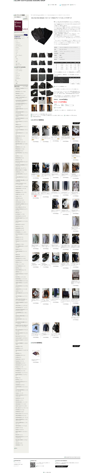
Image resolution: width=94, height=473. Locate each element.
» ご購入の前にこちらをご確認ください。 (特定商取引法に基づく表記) (65, 110)
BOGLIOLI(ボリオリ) (19, 150)
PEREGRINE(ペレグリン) (20, 363)
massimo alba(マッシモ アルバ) (21, 338)
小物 (16, 61)
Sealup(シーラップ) (19, 393)
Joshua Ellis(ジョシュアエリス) (21, 305)
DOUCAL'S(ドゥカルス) (20, 224)
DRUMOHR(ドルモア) (20, 228)
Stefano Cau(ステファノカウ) (21, 405)
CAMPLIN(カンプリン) (20, 171)
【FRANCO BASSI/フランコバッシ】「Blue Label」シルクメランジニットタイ (35, 334)
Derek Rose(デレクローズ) (21, 216)
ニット (17, 50)
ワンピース (18, 75)
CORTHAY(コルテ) (19, 198)
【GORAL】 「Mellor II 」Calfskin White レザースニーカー (35, 300)
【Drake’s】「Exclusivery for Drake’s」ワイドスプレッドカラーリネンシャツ (55, 211)
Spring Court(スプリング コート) (22, 413)
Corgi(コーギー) (18, 196)
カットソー (18, 48)
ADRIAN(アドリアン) (19, 93)
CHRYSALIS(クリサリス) (20, 202)
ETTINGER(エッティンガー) (21, 232)
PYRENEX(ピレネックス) (20, 370)
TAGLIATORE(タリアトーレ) (21, 415)
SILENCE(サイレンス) (20, 398)
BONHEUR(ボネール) (20, 157)
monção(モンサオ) (19, 346)
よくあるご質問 (60, 11)
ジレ (16, 53)
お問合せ (73, 11)
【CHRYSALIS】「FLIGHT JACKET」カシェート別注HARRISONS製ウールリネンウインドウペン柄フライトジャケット (35, 194)
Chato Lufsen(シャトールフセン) (22, 186)
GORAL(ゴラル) (18, 262)
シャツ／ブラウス (19, 70)
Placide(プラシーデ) (19, 366)
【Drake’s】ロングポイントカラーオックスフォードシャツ (75, 138)
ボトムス (17, 76)
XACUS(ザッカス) (19, 443)
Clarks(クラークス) (19, 190)
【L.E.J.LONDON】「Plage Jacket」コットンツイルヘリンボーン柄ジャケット (55, 334)
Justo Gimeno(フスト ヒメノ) (21, 307)
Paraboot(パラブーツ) (20, 361)
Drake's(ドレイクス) (19, 226)
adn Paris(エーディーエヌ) (20, 91)
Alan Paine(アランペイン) (20, 95)
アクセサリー (18, 78)
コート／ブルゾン (19, 55)
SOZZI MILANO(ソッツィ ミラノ (22, 402)
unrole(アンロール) (19, 427)
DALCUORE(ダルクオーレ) (21, 207)
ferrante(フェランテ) (19, 239)
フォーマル (18, 63)
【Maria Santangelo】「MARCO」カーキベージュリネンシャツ (65, 175)
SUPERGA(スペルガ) (19, 411)
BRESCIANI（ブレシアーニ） (21, 168)
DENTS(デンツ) (18, 212)
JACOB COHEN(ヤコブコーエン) (22, 280)
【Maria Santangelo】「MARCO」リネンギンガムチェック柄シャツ (35, 246)
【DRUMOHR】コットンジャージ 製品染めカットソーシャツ (45, 334)
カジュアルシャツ (19, 45)
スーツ (17, 41)
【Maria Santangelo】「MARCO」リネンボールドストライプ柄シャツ (75, 228)
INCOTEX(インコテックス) (21, 276)
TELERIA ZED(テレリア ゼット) (22, 417)
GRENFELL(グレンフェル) (20, 258)
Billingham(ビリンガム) (20, 148)
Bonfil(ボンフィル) (19, 155)
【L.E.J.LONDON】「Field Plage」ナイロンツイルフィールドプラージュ (55, 138)
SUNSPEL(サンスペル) (20, 409)
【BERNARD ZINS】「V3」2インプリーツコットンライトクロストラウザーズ (75, 300)
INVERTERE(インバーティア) (21, 278)
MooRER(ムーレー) (19, 348)
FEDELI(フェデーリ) (19, 237)
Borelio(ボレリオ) (19, 159)
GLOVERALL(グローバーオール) (22, 260)
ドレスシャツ (18, 44)
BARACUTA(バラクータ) (20, 136)
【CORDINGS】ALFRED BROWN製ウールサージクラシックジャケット (35, 175)
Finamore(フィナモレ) (20, 244)
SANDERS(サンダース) (20, 384)
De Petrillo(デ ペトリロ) (20, 214)
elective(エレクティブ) (20, 230)
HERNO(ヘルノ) (19, 271)
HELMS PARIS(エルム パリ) (21, 269)
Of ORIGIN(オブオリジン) (20, 355)
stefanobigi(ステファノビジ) (21, 404)
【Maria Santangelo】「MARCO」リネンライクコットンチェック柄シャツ (45, 246)
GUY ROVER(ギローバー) (20, 266)
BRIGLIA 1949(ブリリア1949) (21, 170)
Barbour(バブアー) (19, 139)
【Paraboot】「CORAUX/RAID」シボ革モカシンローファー (35, 264)
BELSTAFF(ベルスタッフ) (20, 141)
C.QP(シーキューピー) (20, 200)
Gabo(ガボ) (18, 254)
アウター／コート (19, 69)
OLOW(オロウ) (18, 357)
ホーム (20, 11)
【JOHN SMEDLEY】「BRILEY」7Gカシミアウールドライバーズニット (35, 137)
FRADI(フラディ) (19, 249)
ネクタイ (17, 47)
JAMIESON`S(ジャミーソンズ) (21, 289)
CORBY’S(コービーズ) (20, 194)
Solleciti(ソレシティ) (19, 400)
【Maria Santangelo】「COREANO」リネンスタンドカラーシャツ (75, 211)
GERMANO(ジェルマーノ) (20, 256)
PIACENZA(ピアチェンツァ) (21, 364)
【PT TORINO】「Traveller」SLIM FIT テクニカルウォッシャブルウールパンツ (75, 157)
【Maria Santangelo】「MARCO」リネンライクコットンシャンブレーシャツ (55, 246)
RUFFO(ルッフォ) (19, 379)
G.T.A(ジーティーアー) (20, 264)
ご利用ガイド (47, 11)
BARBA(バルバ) (18, 138)
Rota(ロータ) (18, 377)
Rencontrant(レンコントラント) (21, 372)
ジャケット (18, 42)
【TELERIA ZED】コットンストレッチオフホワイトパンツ (55, 193)
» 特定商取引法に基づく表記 (18, 464)
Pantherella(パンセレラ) (20, 359)
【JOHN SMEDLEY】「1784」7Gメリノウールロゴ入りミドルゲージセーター (45, 137)
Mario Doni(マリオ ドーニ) (20, 336)
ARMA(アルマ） (19, 124)
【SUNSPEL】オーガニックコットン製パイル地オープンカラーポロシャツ (75, 264)
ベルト (17, 58)
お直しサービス (18, 64)
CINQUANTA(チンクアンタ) (21, 188)
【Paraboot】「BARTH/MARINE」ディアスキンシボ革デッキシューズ (45, 264)
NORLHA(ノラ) (18, 353)
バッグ (17, 60)
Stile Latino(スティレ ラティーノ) (22, 407)
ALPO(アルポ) (18, 106)
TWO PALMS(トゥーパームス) (21, 425)
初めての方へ (34, 11)
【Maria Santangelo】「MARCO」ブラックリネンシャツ (55, 175)
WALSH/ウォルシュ (19, 434)
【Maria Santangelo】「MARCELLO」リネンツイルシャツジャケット (75, 193)
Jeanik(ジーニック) (19, 291)
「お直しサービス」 (67, 92)
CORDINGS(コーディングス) (21, 192)
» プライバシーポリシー (17, 462)
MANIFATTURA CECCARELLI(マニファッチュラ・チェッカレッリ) (22, 326)
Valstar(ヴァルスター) (20, 429)
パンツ (17, 52)
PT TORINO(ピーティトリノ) (21, 368)
